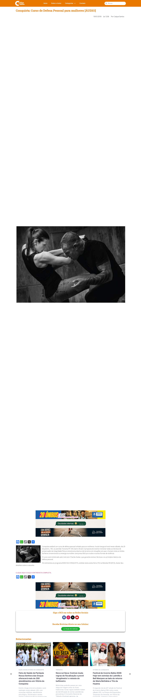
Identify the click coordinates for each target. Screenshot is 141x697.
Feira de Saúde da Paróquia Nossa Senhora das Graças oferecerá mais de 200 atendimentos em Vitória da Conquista (31, 678)
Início (45, 3)
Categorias (69, 3)
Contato (82, 3)
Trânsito (59, 670)
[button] (11, 674)
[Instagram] (68, 617)
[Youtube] (77, 617)
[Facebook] (64, 617)
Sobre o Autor (56, 3)
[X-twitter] (73, 617)
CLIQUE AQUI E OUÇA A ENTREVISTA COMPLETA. (33, 573)
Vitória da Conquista (36, 670)
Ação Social (23, 670)
